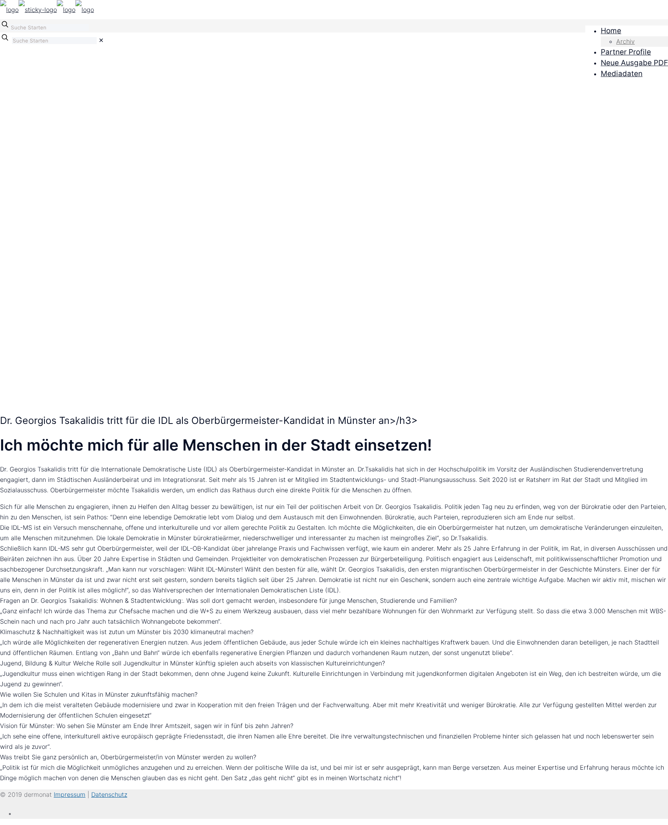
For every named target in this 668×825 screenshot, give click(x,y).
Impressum (69, 794)
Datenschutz (109, 794)
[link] (101, 40)
